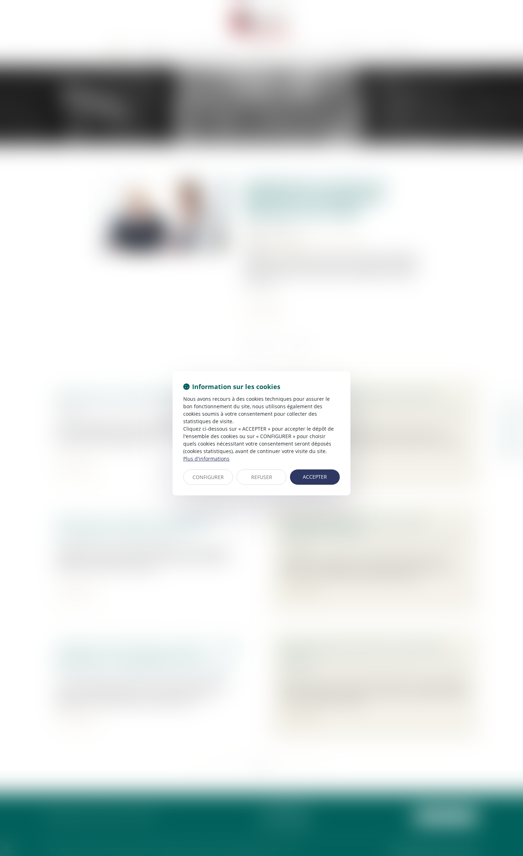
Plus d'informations (206, 458)
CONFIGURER (208, 477)
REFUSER (261, 477)
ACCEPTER (315, 476)
